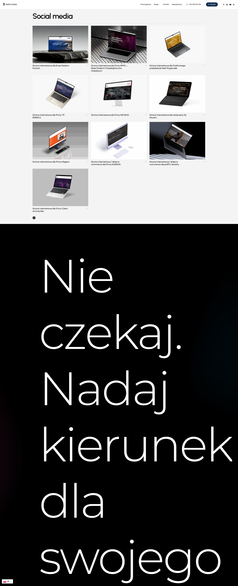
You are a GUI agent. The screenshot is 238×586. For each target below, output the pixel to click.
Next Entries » (34, 217)
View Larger (55, 42)
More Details (65, 42)
